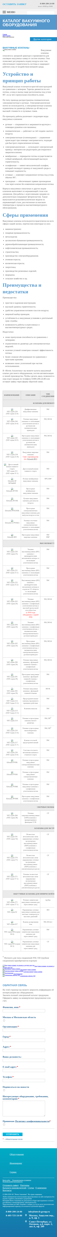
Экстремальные (18, 974)
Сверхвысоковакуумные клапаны (33, 971)
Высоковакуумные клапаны (28, 969)
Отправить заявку (11, 1185)
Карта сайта (6, 1180)
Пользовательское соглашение (21, 1180)
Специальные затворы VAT (27, 976)
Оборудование (17, 1154)
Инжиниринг (16, 1163)
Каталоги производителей (14, 1188)
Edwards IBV (32, 459)
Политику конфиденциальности (32, 1121)
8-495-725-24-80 (14, 1215)
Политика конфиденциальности (13, 1181)
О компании (41, 1188)
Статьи (31, 1188)
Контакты (7, 1190)
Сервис (13, 1172)
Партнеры (24, 1185)
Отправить (12, 1134)
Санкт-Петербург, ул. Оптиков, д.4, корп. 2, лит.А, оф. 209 (41, 1224)
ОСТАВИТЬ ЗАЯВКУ (15, 4)
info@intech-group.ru (39, 1211)
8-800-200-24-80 (47, 4)
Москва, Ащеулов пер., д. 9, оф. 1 (41, 1216)
